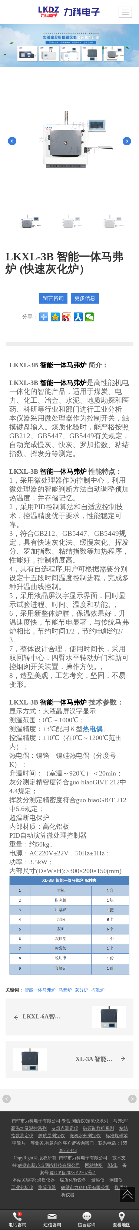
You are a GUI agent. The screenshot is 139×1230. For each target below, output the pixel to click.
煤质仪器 (46, 1180)
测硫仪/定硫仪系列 (90, 1120)
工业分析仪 (22, 1187)
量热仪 (98, 1180)
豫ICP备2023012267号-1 (73, 1172)
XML (112, 1165)
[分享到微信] (90, 316)
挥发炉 (98, 989)
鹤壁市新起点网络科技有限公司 (49, 1165)
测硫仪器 (47, 1187)
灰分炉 (81, 989)
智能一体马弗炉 (40, 989)
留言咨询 (53, 298)
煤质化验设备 (73, 1180)
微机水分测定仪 (85, 1135)
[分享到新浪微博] (67, 316)
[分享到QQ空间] (55, 316)
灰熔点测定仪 (65, 1128)
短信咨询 (52, 1224)
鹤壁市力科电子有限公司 (83, 1157)
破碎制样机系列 (98, 1128)
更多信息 (85, 298)
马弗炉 (65, 989)
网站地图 (94, 1165)
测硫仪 (116, 1180)
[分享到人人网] (78, 316)
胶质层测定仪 (51, 1135)
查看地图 (121, 1224)
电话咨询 (17, 1224)
